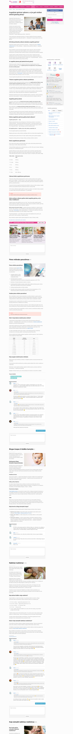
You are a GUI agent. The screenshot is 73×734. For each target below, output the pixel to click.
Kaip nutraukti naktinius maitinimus (22, 722)
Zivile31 (14, 640)
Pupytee (50, 90)
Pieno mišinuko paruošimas (19, 260)
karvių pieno (20, 73)
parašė (16, 403)
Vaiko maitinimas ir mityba (20, 9)
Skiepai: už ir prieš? (52, 121)
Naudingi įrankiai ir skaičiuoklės (53, 59)
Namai (41, 6)
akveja (50, 102)
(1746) (25, 563)
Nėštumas (28, 6)
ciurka (14, 421)
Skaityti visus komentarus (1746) (40, 703)
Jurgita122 (15, 537)
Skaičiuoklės (46, 6)
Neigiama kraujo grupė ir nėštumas (54, 131)
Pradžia (12, 6)
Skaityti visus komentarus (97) (40, 430)
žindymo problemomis (38, 321)
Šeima (37, 6)
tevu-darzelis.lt (13, 17)
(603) (36, 722)
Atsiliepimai (61, 6)
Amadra (14, 680)
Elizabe (14, 383)
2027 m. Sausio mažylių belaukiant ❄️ (54, 84)
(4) (34, 449)
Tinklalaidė (17, 6)
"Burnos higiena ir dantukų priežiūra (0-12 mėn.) (22, 513)
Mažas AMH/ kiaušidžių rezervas (54, 125)
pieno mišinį (19, 267)
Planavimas (22, 6)
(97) (30, 259)
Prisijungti (55, 19)
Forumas (51, 6)
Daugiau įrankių (60, 69)
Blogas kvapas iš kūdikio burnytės (21, 449)
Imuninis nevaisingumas (54, 123)
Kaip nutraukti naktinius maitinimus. (20, 628)
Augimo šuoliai (13, 378)
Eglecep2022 (15, 543)
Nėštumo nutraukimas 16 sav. (53, 129)
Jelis (14, 390)
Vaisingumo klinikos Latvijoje (53, 127)
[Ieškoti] (33, 2)
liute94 (14, 413)
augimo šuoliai (30, 328)
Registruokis (57, 23)
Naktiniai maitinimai (16, 563)
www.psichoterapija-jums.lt (12, 636)
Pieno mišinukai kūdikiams (16, 376)
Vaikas (33, 6)
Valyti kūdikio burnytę (13, 491)
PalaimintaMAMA (51, 77)
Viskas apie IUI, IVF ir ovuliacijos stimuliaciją (54, 78)
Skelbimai (56, 6)
